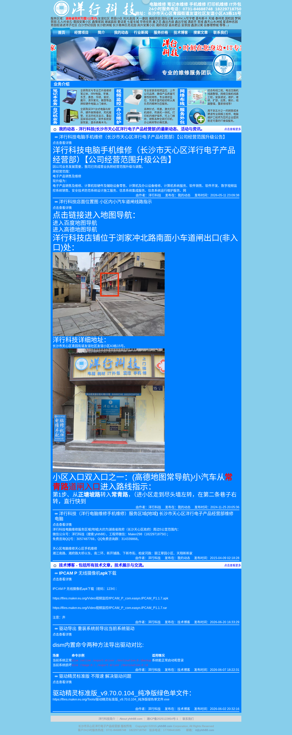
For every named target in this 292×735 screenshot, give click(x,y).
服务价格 (161, 33)
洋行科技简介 (107, 718)
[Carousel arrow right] (234, 59)
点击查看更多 (232, 129)
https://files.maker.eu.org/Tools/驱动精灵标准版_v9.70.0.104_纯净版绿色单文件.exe (111, 699)
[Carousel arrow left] (57, 59)
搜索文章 (200, 33)
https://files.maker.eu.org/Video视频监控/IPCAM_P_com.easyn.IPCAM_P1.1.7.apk (110, 598)
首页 (61, 33)
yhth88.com (165, 726)
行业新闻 (141, 33)
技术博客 (181, 33)
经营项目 (81, 33)
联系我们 (220, 33)
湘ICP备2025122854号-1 (162, 718)
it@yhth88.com (204, 730)
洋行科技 (154, 195)
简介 (101, 33)
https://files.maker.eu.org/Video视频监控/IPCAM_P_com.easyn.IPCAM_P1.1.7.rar (110, 608)
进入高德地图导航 (75, 230)
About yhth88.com (131, 718)
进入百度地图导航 (75, 223)
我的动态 (121, 33)
